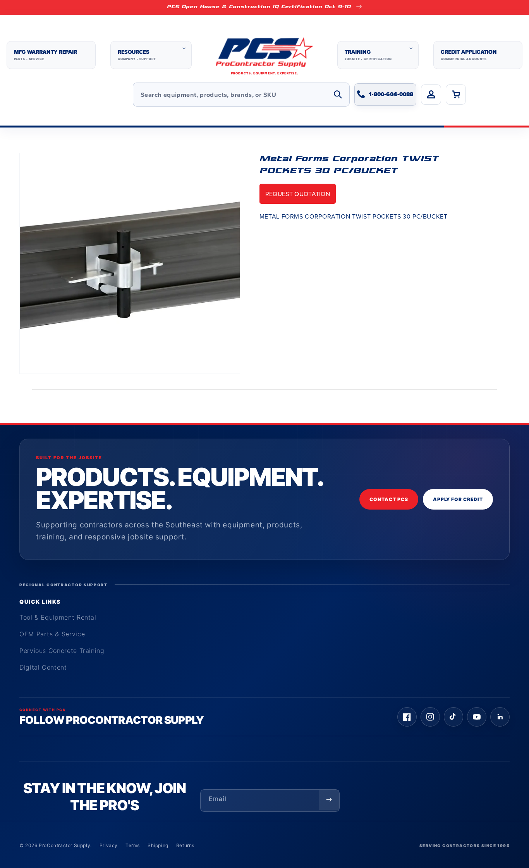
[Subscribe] (329, 800)
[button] (151, 55)
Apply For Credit (458, 499)
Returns (185, 845)
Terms (132, 845)
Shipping (158, 845)
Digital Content (43, 667)
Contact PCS (388, 499)
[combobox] (241, 94)
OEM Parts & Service (52, 634)
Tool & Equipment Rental (57, 617)
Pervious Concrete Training (62, 650)
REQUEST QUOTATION (297, 193)
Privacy (109, 845)
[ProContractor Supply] (264, 55)
